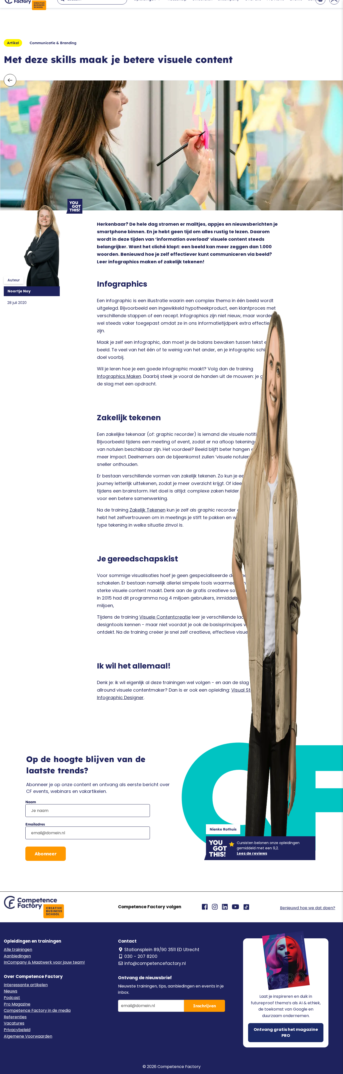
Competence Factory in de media (37, 1010)
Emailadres (35, 824)
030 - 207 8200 (140, 956)
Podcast (12, 998)
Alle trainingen (18, 949)
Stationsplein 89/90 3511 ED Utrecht (161, 950)
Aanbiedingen (17, 956)
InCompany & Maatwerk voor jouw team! (44, 962)
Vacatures (14, 1023)
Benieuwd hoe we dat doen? (307, 908)
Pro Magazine (17, 1004)
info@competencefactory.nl (155, 963)
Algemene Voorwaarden (28, 1036)
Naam (30, 802)
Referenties (15, 1017)
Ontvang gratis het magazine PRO (286, 1032)
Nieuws (10, 991)
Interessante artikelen (26, 985)
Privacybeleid (17, 1030)
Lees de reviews (252, 853)
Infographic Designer (120, 697)
